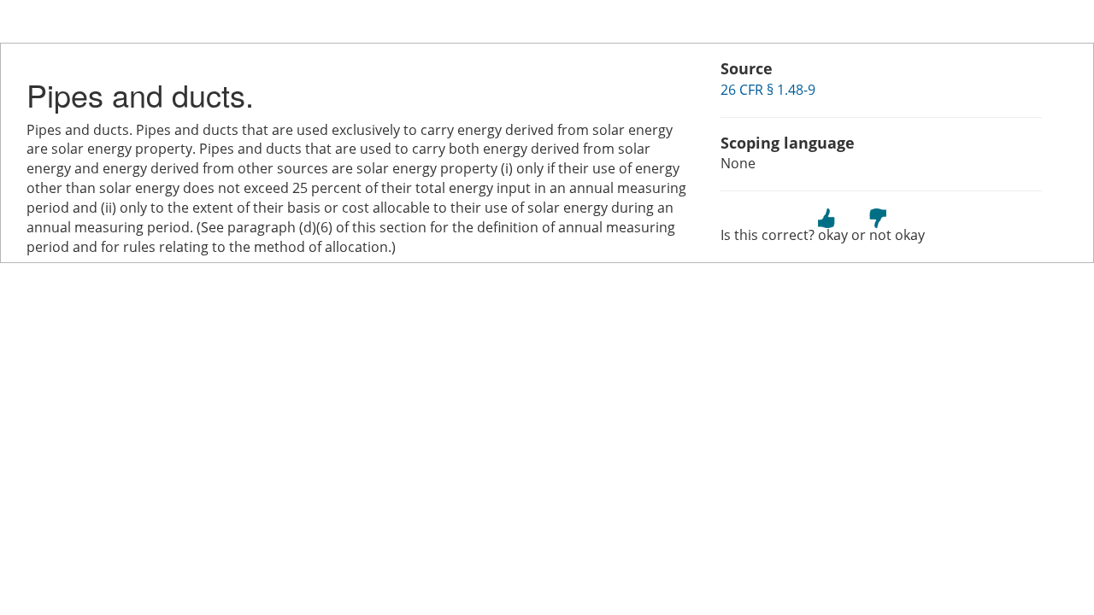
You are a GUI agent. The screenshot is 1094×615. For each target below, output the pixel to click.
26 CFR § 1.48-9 (768, 89)
